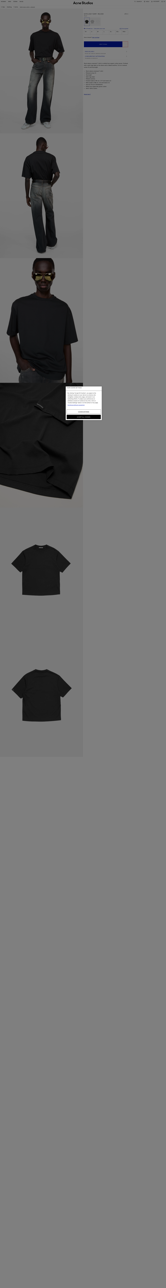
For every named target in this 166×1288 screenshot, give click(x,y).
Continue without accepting (76, 405)
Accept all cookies (83, 417)
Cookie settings (83, 412)
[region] (84, 403)
